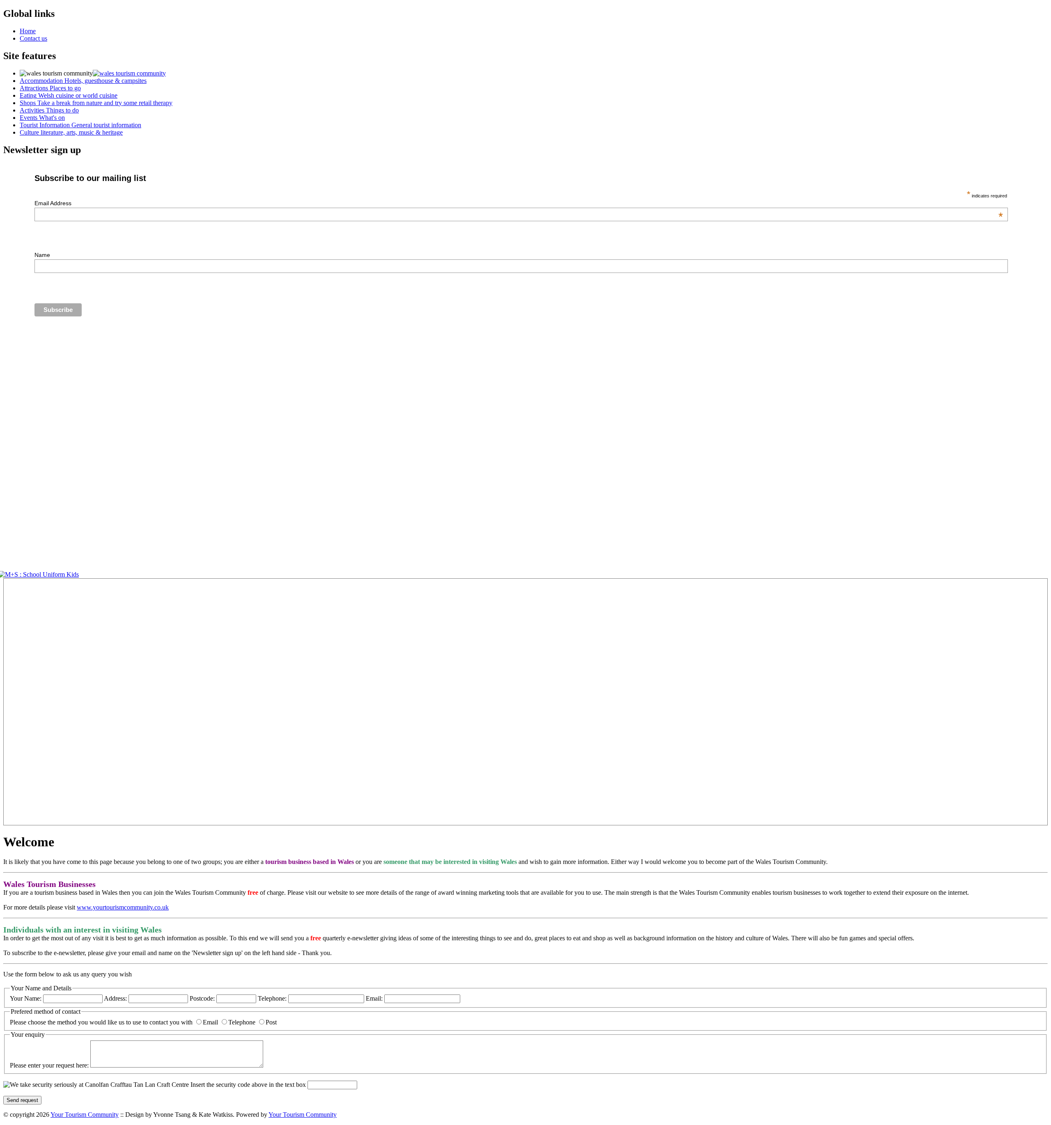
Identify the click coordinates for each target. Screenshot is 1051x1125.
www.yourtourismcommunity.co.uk (123, 907)
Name (42, 255)
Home (28, 30)
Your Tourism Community (84, 1114)
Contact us (33, 38)
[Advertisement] (28, 702)
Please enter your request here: (50, 1065)
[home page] (129, 73)
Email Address (518, 203)
